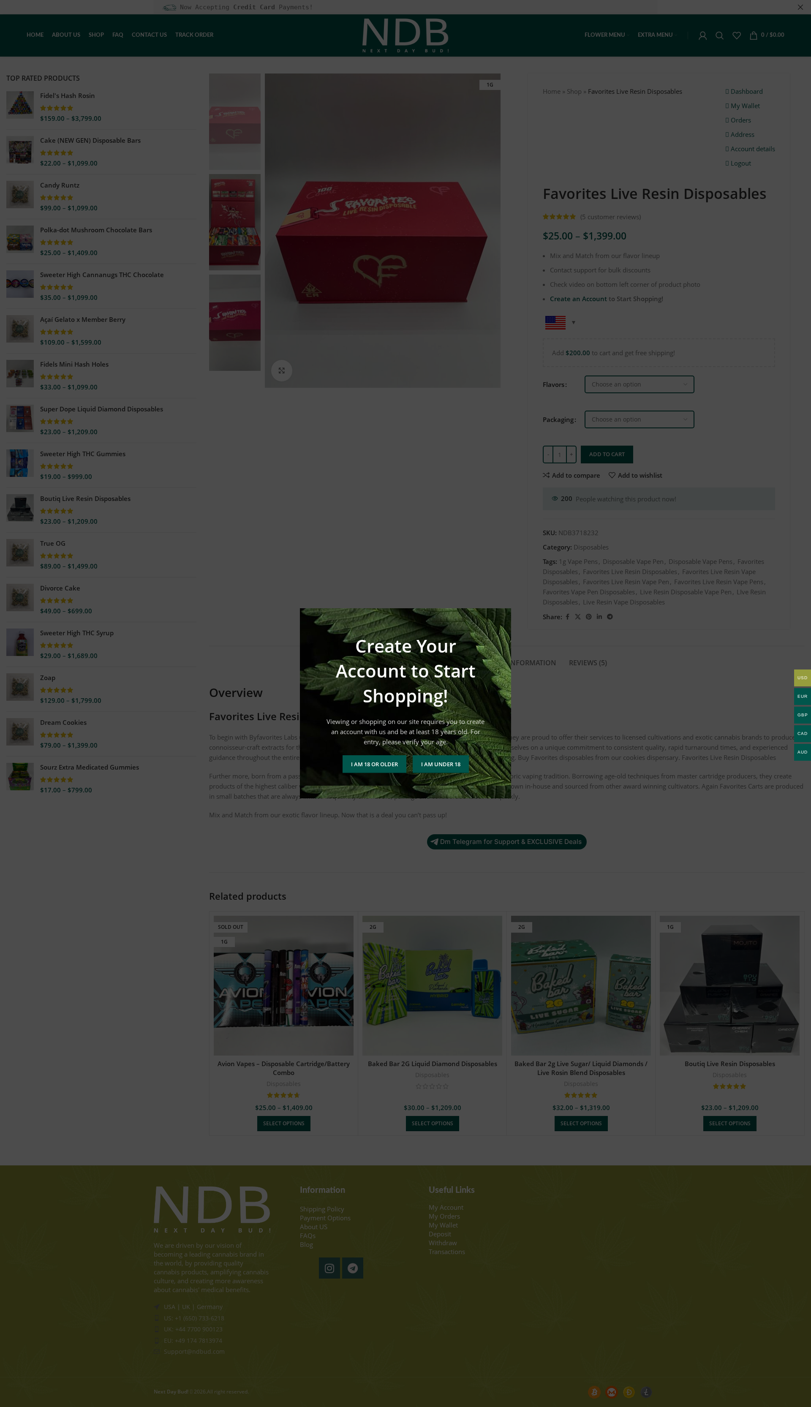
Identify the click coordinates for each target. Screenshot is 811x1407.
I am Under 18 (440, 764)
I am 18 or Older (374, 764)
